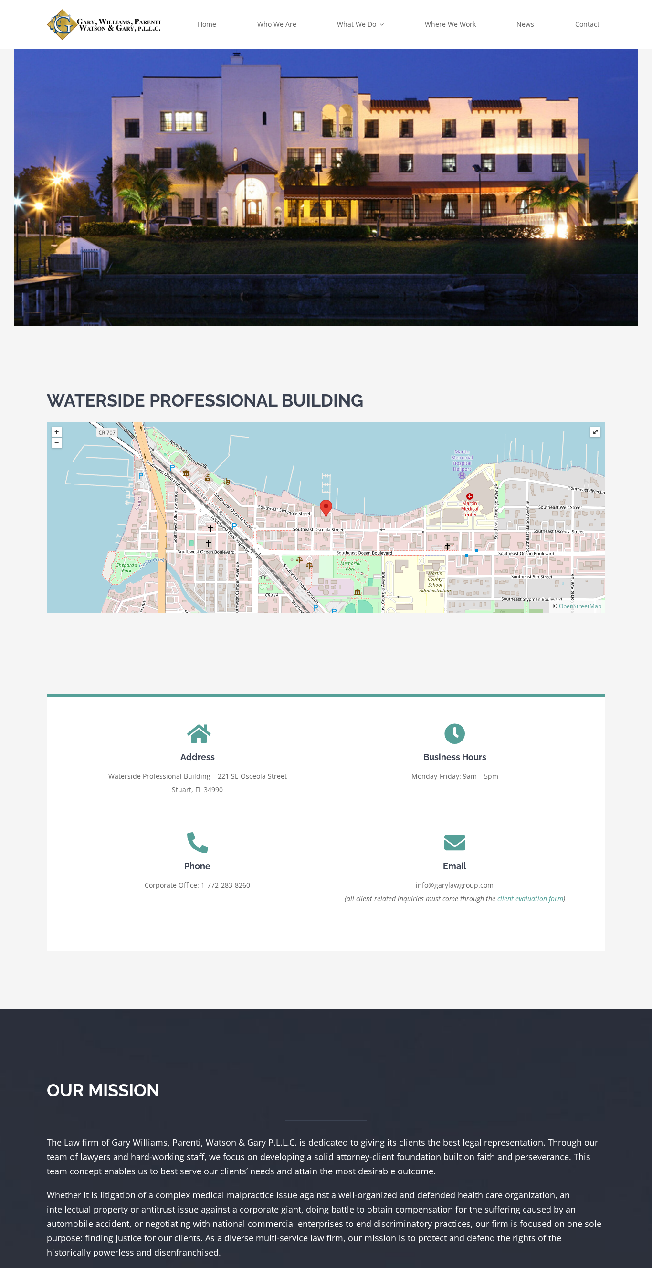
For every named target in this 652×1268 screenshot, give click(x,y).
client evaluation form (530, 898)
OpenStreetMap (580, 606)
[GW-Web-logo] (104, 11)
